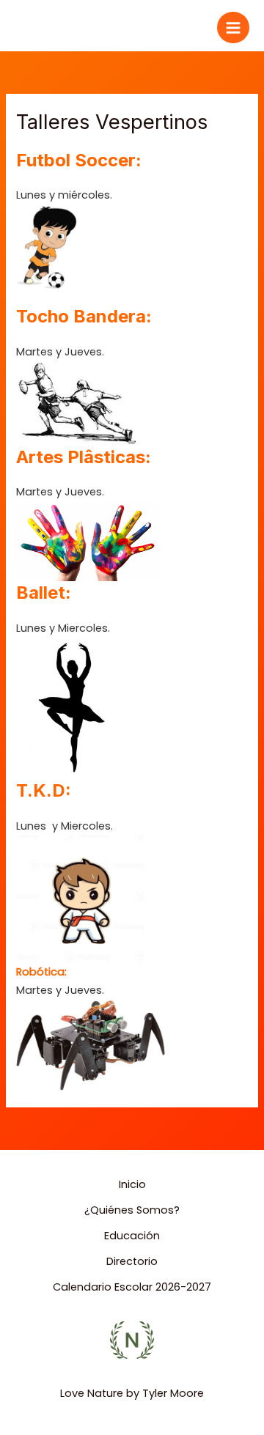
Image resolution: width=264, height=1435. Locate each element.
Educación (132, 1235)
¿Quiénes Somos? (132, 1210)
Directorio (132, 1261)
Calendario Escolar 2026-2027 (132, 1287)
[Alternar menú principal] (233, 28)
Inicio (132, 1184)
